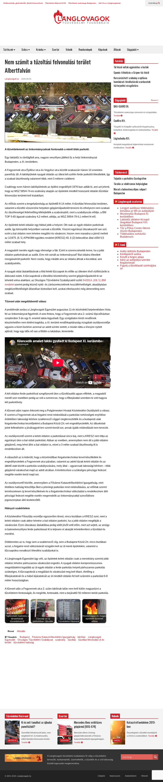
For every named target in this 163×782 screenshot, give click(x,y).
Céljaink (101, 776)
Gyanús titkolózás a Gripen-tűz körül (131, 72)
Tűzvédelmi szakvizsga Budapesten (82, 3)
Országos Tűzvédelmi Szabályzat (35, 639)
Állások (117, 50)
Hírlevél (144, 776)
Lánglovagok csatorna (130, 201)
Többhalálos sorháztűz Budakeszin (133, 235)
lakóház (82, 637)
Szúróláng (153, 3)
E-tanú (121, 245)
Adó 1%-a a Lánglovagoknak (110, 3)
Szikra (24, 50)
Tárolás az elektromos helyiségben (130, 184)
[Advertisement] (105, 38)
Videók (69, 50)
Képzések (102, 50)
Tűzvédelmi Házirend (17, 716)
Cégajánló (132, 50)
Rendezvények (85, 50)
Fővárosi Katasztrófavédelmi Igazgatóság (53, 637)
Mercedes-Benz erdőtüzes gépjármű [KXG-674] (88, 724)
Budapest (25, 637)
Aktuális (21, 631)
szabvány (60, 639)
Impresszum (115, 776)
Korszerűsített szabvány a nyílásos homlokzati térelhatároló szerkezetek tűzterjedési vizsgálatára (132, 82)
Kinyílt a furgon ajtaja (132, 257)
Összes (154, 100)
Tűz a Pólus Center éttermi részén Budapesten (135, 229)
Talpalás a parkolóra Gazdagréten (130, 178)
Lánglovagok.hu (12, 79)
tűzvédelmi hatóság (24, 642)
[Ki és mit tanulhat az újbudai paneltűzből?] (12, 733)
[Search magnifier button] (155, 757)
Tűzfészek (8, 50)
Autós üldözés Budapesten (135, 251)
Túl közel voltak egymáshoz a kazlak (131, 67)
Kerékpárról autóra (130, 254)
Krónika (40, 50)
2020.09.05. (26, 79)
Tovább (117, 115)
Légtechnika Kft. (122, 138)
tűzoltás (72, 639)
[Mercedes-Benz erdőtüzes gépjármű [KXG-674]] (64, 733)
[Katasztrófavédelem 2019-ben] (117, 733)
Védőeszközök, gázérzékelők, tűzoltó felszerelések (23, 3)
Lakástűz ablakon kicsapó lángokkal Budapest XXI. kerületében (134, 222)
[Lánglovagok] (81, 18)
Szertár (55, 50)
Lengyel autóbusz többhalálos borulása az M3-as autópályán (137, 209)
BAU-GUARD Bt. (121, 106)
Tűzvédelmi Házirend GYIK (55, 3)
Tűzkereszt (121, 172)
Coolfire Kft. (119, 121)
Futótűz (119, 61)
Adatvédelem (130, 776)
